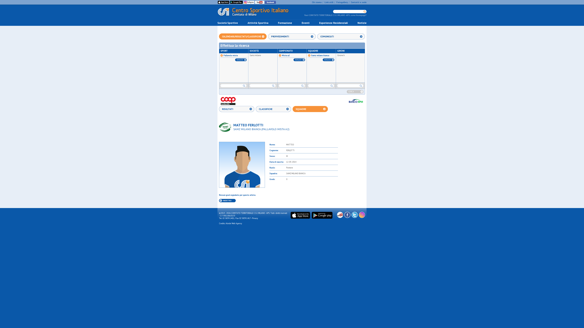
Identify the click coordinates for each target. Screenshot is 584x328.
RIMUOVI (240, 60)
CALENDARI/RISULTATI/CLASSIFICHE (241, 36)
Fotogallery (342, 2)
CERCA (351, 91)
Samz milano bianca (320, 55)
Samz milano (255, 55)
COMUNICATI (327, 36)
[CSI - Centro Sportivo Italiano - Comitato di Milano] (255, 16)
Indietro (227, 200)
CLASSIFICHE (265, 109)
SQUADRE (301, 109)
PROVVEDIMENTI (280, 36)
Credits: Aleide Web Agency (230, 223)
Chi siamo (317, 2)
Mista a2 (286, 55)
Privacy (255, 218)
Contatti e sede (359, 2)
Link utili (329, 2)
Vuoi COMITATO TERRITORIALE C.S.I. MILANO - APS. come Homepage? (335, 15)
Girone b (341, 55)
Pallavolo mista (231, 55)
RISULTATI (227, 109)
